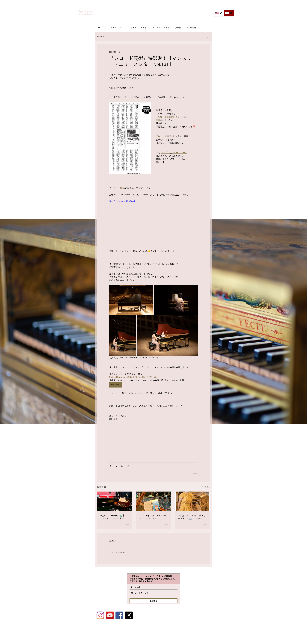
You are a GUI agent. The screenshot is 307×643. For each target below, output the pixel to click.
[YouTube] (110, 615)
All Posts (100, 36)
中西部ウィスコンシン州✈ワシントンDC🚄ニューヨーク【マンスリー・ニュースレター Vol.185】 (192, 517)
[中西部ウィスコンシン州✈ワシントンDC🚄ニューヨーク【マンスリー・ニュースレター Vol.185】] (192, 501)
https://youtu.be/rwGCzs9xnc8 (122, 201)
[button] (207, 36)
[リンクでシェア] (128, 466)
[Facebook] (119, 615)
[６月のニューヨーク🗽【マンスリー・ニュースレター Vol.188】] (114, 501)
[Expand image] (131, 300)
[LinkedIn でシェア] (122, 466)
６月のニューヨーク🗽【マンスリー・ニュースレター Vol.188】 (114, 517)
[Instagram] (100, 615)
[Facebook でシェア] (110, 466)
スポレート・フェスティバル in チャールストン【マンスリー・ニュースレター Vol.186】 (153, 517)
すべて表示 (205, 487)
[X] (129, 615)
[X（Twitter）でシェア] (116, 466)
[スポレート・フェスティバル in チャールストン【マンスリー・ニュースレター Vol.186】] (153, 501)
